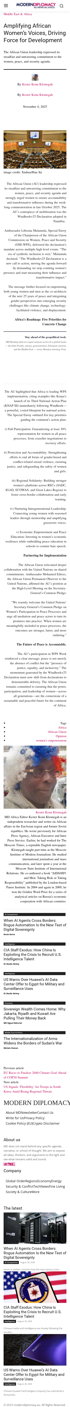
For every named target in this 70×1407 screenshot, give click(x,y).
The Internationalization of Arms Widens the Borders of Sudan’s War (33, 1041)
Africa (62, 727)
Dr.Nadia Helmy (11, 963)
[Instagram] (6, 1164)
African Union (57, 731)
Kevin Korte (9, 934)
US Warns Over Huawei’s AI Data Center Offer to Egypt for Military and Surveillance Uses (34, 984)
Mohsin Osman (11, 1048)
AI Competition (11, 914)
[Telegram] (48, 120)
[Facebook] (7, 120)
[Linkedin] (32, 120)
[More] (57, 120)
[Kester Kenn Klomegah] (35, 79)
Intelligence (10, 944)
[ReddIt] (40, 120)
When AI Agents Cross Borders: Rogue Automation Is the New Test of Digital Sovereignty (35, 925)
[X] (15, 120)
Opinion (61, 736)
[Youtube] (14, 1164)
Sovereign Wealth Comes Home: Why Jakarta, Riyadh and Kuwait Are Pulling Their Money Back (35, 1013)
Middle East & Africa (18, 14)
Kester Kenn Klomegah (37, 84)
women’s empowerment (51, 740)
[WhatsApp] (23, 120)
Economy (9, 1003)
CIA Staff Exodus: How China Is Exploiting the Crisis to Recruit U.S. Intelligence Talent (33, 954)
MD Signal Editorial (13, 1023)
